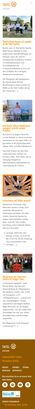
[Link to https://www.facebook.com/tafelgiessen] (5, 384)
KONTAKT (5, 367)
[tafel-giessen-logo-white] (9, 348)
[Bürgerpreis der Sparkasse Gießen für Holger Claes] (17, 263)
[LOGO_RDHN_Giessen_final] (11, 394)
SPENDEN (26, 367)
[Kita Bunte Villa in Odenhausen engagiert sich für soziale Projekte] (17, 111)
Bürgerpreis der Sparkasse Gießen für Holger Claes (14, 278)
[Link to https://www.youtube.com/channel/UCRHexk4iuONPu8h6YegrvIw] (20, 384)
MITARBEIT (15, 367)
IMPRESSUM (6, 370)
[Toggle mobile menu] (31, 3)
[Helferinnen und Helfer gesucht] (17, 186)
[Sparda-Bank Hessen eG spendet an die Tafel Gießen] (17, 27)
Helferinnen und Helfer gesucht (17, 200)
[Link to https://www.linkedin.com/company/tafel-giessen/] (28, 384)
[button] (3, 406)
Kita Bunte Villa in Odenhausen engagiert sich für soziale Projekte (16, 128)
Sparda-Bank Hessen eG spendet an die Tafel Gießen (17, 43)
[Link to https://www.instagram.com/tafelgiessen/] (12, 384)
